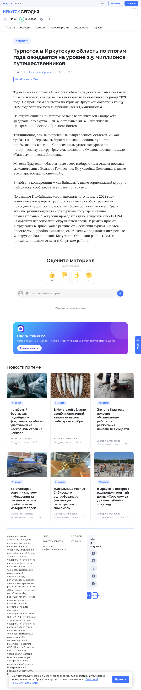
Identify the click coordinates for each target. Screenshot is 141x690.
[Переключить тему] (42, 19)
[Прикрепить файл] (27, 293)
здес (64, 231)
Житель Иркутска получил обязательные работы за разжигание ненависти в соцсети (113, 419)
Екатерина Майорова (22, 438)
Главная (10, 27)
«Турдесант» (23, 226)
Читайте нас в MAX (27, 79)
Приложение (89, 595)
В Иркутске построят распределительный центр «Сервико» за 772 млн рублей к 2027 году (113, 496)
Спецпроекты (81, 27)
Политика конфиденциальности (54, 548)
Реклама (76, 541)
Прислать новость (52, 541)
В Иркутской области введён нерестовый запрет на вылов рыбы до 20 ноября (70, 415)
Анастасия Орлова (40, 72)
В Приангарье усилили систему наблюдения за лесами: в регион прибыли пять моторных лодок (23, 498)
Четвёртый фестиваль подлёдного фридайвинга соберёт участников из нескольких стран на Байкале (27, 421)
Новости (25, 27)
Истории (40, 27)
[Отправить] (120, 293)
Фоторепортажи (59, 27)
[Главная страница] (21, 12)
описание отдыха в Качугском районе (58, 240)
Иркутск (7, 3)
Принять (120, 679)
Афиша (98, 27)
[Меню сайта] (134, 11)
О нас (45, 536)
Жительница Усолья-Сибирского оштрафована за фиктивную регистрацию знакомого (70, 498)
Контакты (76, 536)
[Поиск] (49, 19)
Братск (19, 3)
